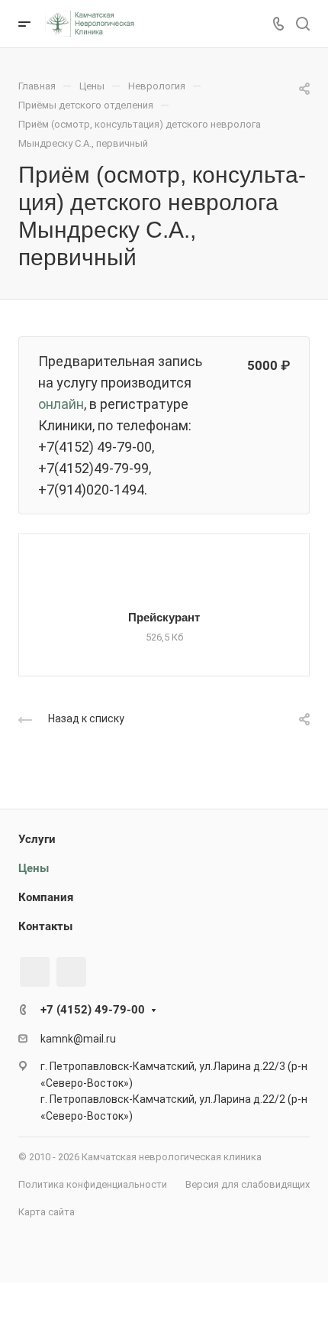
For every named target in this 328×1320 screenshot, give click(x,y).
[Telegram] (35, 972)
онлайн (61, 404)
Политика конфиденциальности (92, 1184)
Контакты (45, 926)
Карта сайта (46, 1212)
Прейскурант (164, 617)
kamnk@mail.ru (78, 1039)
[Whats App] (71, 972)
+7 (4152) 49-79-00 (92, 1010)
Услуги (37, 839)
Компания (45, 897)
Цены (33, 868)
